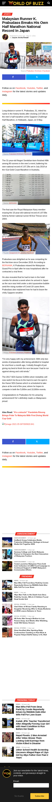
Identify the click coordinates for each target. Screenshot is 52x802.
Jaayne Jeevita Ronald (20, 37)
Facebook (20, 88)
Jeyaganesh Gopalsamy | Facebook (21, 253)
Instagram (7, 91)
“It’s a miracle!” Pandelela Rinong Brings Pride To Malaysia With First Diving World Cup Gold (25, 415)
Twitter (39, 88)
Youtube (31, 88)
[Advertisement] (26, 502)
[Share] (14, 77)
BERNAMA (13, 203)
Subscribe (39, 796)
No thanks (19, 796)
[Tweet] (37, 77)
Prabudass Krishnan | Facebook (38, 71)
